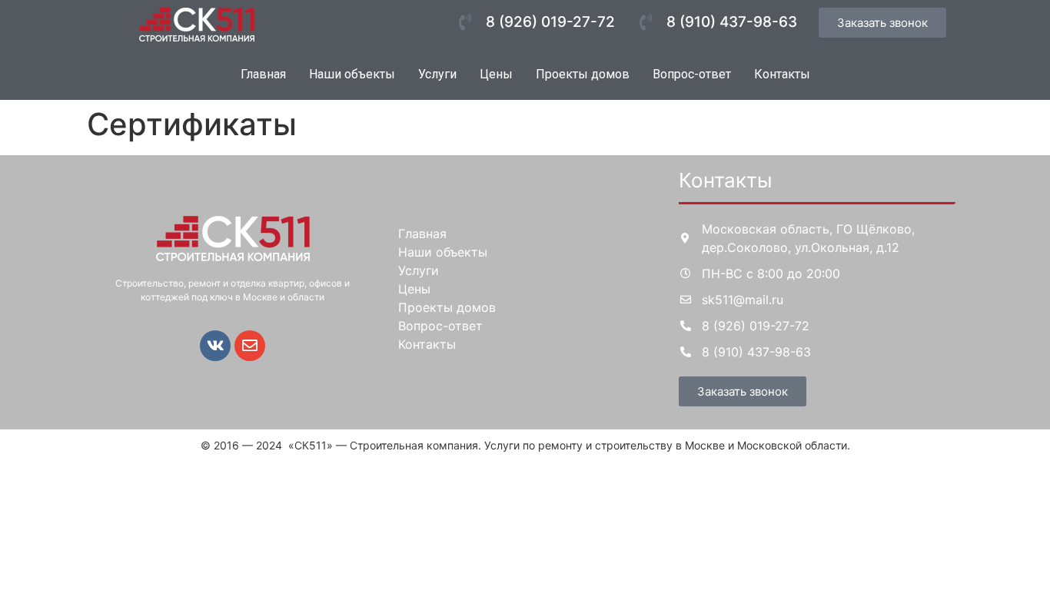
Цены (496, 74)
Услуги (437, 74)
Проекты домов (583, 74)
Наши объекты (352, 74)
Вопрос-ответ (692, 74)
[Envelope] (249, 345)
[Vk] (215, 345)
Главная (263, 74)
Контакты (782, 74)
